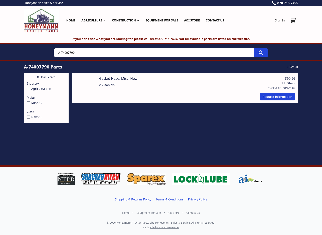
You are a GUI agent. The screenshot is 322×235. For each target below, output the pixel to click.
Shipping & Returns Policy (133, 199)
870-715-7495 (287, 3)
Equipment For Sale (162, 20)
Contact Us (215, 20)
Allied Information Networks (164, 227)
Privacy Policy (197, 199)
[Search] (261, 52)
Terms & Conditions (170, 199)
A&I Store (192, 20)
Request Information (277, 97)
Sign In (280, 20)
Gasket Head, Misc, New (118, 78)
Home (70, 20)
